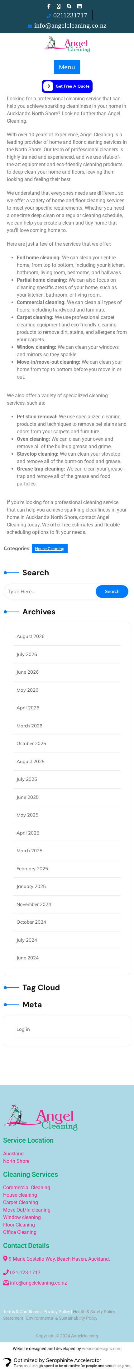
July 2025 (27, 779)
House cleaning (20, 1195)
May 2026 (27, 690)
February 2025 (32, 869)
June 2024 (28, 958)
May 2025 (27, 815)
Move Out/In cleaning (26, 1210)
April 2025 (28, 833)
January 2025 (31, 886)
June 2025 (28, 797)
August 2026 (31, 636)
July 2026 (27, 654)
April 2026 (28, 708)
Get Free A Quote (72, 86)
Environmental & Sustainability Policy (62, 1318)
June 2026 (28, 672)
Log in (23, 1029)
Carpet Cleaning (20, 1202)
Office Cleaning (19, 1232)
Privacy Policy (56, 1311)
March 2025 (29, 850)
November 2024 (34, 904)
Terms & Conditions (22, 1311)
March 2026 (29, 726)
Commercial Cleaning (27, 1187)
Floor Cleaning (19, 1225)
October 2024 (31, 922)
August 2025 (31, 761)
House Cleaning (50, 548)
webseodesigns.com (102, 1348)
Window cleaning (22, 1217)
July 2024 (27, 940)
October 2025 (31, 743)
